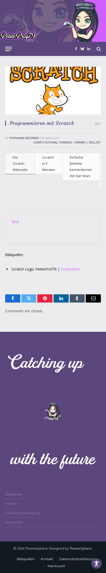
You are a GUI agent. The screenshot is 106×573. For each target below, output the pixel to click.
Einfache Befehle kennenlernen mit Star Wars (81, 166)
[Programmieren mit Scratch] (53, 90)
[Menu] (8, 49)
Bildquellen (14, 494)
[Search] (98, 49)
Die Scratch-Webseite (20, 163)
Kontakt (11, 503)
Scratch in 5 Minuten (48, 163)
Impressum (14, 522)
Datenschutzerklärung (22, 513)
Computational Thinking (52, 142)
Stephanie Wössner (24, 138)
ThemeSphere (80, 548)
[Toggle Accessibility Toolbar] (96, 563)
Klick (15, 221)
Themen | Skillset (87, 142)
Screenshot (70, 269)
